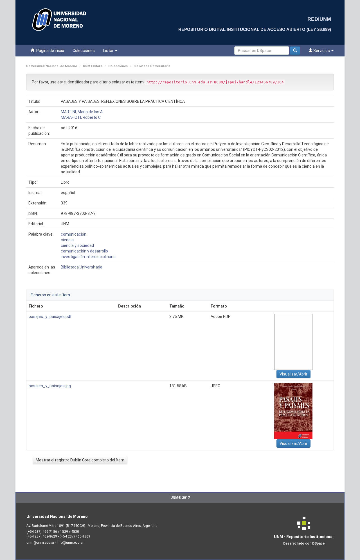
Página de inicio (49, 50)
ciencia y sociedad (77, 245)
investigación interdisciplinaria (88, 256)
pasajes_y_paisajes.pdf (50, 316)
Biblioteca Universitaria (152, 66)
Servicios (321, 50)
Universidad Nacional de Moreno (51, 66)
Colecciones (84, 50)
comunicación (73, 234)
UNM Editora (92, 66)
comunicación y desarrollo (84, 251)
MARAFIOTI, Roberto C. (81, 117)
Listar (108, 50)
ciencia (67, 240)
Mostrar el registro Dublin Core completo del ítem (80, 460)
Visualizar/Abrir (293, 374)
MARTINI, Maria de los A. (82, 112)
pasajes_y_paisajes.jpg (50, 386)
